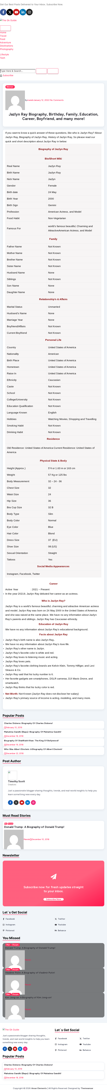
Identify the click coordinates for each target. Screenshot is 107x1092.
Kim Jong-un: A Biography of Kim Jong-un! (28, 997)
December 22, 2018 (14, 753)
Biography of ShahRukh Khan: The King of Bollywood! (31, 740)
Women (10, 87)
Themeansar (87, 1088)
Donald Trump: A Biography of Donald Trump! (34, 827)
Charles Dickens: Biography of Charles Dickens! (28, 723)
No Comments (56, 100)
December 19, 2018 (14, 745)
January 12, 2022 (41, 100)
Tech (2, 58)
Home (3, 32)
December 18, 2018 (14, 736)
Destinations (6, 45)
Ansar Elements (39, 1088)
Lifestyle (4, 54)
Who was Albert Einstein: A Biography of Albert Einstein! (33, 749)
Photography (6, 49)
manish (30, 100)
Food (2, 39)
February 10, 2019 (14, 727)
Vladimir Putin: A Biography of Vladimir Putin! (30, 972)
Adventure (5, 42)
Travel (3, 36)
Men (6, 824)
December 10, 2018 (40, 839)
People (10, 824)
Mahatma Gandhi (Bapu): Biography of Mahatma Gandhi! (32, 732)
